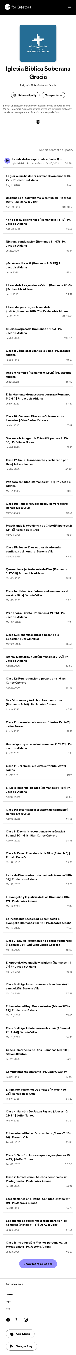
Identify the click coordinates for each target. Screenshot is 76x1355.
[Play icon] (7, 161)
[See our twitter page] (17, 1320)
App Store (23, 1334)
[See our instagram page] (26, 1320)
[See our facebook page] (8, 1320)
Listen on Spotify (27, 95)
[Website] (38, 122)
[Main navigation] (69, 7)
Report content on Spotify (56, 150)
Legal (8, 1301)
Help (8, 1308)
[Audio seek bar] (38, 167)
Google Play (24, 1346)
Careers (9, 1294)
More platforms (53, 95)
